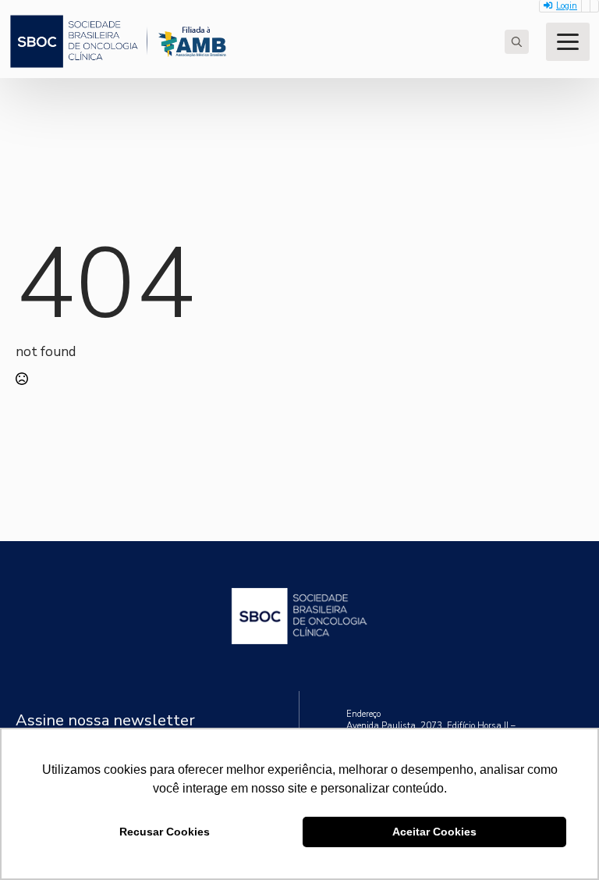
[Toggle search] (517, 42)
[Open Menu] (568, 42)
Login (566, 6)
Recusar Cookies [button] (164, 831)
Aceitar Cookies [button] (434, 831)
